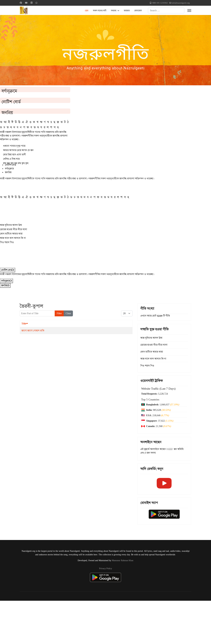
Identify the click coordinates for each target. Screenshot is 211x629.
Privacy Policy (105, 568)
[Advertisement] (76, 614)
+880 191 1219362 (160, 3)
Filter (59, 313)
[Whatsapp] (36, 2)
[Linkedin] (31, 2)
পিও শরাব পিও (7, 242)
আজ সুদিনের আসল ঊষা (11, 225)
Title (23, 323)
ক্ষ (41, 122)
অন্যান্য (113, 10)
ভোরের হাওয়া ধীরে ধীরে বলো (13, 229)
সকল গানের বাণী (99, 10)
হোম (86, 10)
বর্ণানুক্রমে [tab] (9, 168)
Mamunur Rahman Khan (122, 560)
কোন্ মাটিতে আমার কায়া (11, 233)
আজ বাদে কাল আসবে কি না (13, 238)
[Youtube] (26, 2)
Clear (68, 313)
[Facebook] (21, 2)
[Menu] (189, 10)
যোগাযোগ (138, 10)
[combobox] (166, 10)
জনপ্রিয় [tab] (8, 172)
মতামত (127, 10)
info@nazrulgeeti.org (181, 3)
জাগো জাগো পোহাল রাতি (32, 330)
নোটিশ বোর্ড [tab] (10, 164)
